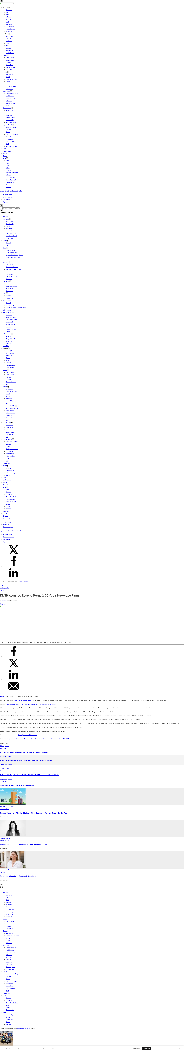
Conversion (9, 115)
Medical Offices (10, 305)
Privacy (25, 581)
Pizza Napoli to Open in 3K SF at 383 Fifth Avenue (17, 785)
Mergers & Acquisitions (31, 738)
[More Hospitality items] (10, 281)
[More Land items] (7, 293)
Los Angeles (9, 36)
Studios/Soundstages (12, 276)
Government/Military (12, 324)
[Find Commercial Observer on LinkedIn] (13, 578)
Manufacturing (10, 272)
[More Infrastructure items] (12, 334)
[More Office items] (7, 240)
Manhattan (9, 41)
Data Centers (9, 264)
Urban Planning (10, 473)
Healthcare (9, 24)
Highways (9, 341)
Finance (5, 72)
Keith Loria (4, 600)
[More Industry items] (9, 7)
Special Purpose (10, 29)
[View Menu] (1, 1)
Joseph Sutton (11, 738)
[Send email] (13, 691)
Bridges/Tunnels (10, 339)
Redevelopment (10, 117)
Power (5, 156)
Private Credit (10, 136)
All (7, 384)
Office (7, 12)
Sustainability (10, 120)
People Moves (43, 738)
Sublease (8, 62)
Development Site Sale (12, 93)
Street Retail (9, 260)
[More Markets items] (8, 34)
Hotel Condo (9, 228)
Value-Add (9, 101)
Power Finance (7, 522)
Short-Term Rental (11, 236)
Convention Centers (11, 286)
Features (8, 170)
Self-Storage (9, 274)
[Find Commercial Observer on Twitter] (13, 555)
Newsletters (6, 518)
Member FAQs (7, 199)
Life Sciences (10, 26)
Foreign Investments (12, 134)
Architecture (9, 110)
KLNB (2, 696)
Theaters (8, 331)
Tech (4, 148)
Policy (7, 168)
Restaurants (9, 291)
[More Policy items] (7, 465)
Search (17, 208)
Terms (20, 581)
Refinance (9, 84)
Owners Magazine (8, 527)
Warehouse (9, 279)
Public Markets (10, 141)
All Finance (9, 89)
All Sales (8, 105)
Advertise (6, 511)
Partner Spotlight (11, 180)
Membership (9, 1015)
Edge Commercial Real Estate (23, 700)
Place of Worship (11, 329)
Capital (5, 971)
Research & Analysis (12, 172)
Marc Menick (19, 738)
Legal (7, 165)
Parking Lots (9, 298)
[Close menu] (1, 210)
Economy (8, 132)
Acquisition (9, 74)
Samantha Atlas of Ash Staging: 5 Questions (18, 876)
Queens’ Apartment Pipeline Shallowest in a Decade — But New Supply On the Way (32, 704)
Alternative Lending (12, 127)
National (8, 48)
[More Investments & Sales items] (16, 406)
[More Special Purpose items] (13, 312)
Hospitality (9, 19)
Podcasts (8, 187)
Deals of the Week (11, 67)
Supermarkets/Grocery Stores (14, 255)
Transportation (10, 182)
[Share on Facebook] (13, 656)
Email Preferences (8, 197)
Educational (9, 322)
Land (7, 22)
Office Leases (10, 57)
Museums (8, 327)
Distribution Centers (12, 267)
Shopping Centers (11, 250)
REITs (7, 144)
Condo (8, 226)
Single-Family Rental (12, 233)
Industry (5, 216)
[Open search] (1, 205)
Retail (7, 14)
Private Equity (10, 139)
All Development (11, 122)
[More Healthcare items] (10, 300)
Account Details (7, 194)
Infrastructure (7, 334)
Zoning (8, 475)
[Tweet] (13, 668)
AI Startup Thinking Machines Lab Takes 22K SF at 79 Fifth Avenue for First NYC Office (29, 775)
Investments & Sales (9, 406)
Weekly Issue (7, 151)
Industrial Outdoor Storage (13, 269)
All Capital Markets (11, 146)
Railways (8, 343)
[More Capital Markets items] (13, 125)
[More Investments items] (11, 91)
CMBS (8, 77)
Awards (8, 160)
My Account (13, 191)
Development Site (11, 947)
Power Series (6, 485)
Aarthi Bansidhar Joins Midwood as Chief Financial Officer (23, 844)
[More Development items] (12, 108)
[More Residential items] (10, 219)
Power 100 (6, 524)
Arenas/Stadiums (11, 317)
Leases (5, 55)
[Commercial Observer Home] (7, 3)
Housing (8, 468)
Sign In (2, 191)
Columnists (9, 175)
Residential (9, 10)
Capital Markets (7, 125)
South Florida (10, 53)
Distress (8, 81)
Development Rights (12, 319)
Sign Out (19, 191)
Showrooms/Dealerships (13, 257)
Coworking (9, 243)
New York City (10, 38)
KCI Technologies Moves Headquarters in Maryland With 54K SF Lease (24, 752)
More (4, 158)
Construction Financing (12, 79)
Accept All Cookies (146, 1048)
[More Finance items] (8, 72)
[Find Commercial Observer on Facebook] (13, 566)
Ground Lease (10, 60)
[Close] (179, 1048)
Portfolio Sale (10, 96)
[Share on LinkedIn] (13, 679)
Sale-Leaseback (10, 98)
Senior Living (10, 238)
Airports (8, 336)
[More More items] (7, 158)
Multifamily (9, 221)
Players (8, 163)
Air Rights (9, 315)
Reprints (5, 516)
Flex (7, 245)
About (4, 1012)
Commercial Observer (23, 1028)
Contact (5, 513)
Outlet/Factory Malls (12, 252)
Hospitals (8, 303)
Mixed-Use (9, 31)
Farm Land (9, 295)
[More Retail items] (7, 248)
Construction (9, 113)
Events (5, 153)
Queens (8, 43)
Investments (6, 91)
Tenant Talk (9, 65)
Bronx (7, 45)
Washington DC (10, 50)
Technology (6, 463)
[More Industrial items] (9, 262)
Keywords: (3, 738)
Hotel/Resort (9, 288)
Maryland (3, 748)
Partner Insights (10, 177)
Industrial (8, 17)
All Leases (9, 69)
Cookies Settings (136, 1048)
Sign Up (7, 191)
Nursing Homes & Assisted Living (16, 307)
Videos (8, 184)
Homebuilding (10, 224)
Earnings (8, 129)
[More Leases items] (8, 55)
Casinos (8, 283)
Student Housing (10, 231)
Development (7, 108)
